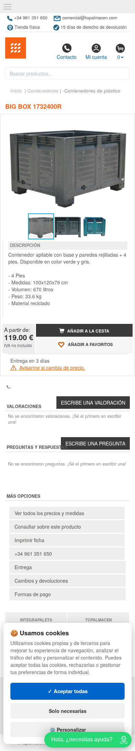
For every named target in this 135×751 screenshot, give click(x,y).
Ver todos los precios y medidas (49, 513)
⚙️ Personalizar (68, 729)
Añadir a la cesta (87, 331)
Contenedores (42, 90)
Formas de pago (33, 594)
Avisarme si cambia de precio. (51, 367)
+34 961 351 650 (33, 553)
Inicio (16, 90)
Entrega (23, 567)
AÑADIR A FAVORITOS (90, 344)
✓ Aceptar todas (68, 691)
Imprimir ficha (29, 540)
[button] (121, 122)
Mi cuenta (96, 56)
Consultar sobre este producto (48, 526)
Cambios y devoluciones (41, 580)
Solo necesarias (68, 710)
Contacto (66, 56)
